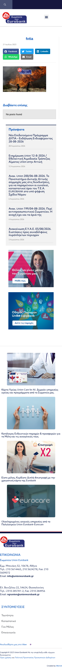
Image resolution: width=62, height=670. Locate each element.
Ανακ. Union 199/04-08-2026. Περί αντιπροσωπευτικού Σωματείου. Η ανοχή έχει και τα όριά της (30, 212)
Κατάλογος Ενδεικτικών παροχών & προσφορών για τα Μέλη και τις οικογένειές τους (30, 435)
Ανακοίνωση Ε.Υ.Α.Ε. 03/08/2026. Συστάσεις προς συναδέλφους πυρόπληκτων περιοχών (30, 232)
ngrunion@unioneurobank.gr (23, 594)
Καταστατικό (8, 621)
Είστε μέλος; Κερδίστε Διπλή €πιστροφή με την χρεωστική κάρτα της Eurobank (28, 479)
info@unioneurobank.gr (20, 576)
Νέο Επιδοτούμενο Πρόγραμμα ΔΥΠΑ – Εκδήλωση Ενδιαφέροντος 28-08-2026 (31, 138)
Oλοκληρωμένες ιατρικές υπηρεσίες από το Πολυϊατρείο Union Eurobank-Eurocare (25, 523)
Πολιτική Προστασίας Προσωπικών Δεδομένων (35, 657)
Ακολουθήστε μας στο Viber (13, 644)
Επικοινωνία (8, 632)
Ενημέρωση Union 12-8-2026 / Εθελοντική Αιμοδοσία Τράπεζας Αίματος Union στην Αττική (29, 159)
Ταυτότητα (7, 615)
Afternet (59, 666)
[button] (46, 17)
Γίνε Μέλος (7, 626)
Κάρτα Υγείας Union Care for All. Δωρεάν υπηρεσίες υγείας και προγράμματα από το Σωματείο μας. (29, 391)
